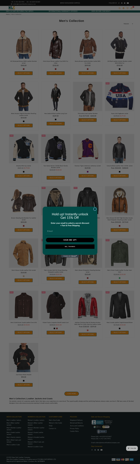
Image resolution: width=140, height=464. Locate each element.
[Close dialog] (95, 209)
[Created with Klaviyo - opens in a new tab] (70, 256)
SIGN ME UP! (70, 240)
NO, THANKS (70, 246)
